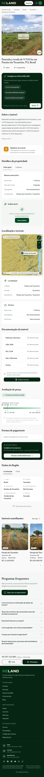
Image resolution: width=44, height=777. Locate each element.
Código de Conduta (9, 734)
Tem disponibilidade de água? (14, 92)
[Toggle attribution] (40, 273)
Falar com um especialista (16, 592)
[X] (18, 761)
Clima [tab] (18, 471)
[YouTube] (15, 761)
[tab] (7, 167)
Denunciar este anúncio (23, 506)
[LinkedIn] (11, 761)
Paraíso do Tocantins (8, 12)
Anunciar (29, 3)
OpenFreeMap (14, 273)
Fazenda (17, 9)
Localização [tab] (7, 471)
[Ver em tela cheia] (39, 238)
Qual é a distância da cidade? (14, 98)
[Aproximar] (39, 243)
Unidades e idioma (23, 772)
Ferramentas (6, 696)
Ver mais (35, 519)
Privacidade (6, 730)
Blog (4, 700)
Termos (4, 727)
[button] (22, 150)
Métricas (5, 715)
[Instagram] (4, 761)
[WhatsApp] (22, 761)
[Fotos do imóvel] (22, 35)
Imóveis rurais (6, 9)
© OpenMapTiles (22, 273)
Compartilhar (20, 67)
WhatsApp (34, 662)
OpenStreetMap (34, 273)
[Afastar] (39, 247)
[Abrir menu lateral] (38, 3)
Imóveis (5, 686)
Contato (5, 712)
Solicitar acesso (23, 379)
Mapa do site (6, 737)
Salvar (8, 67)
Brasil (24, 9)
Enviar (34, 105)
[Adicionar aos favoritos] (25, 526)
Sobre (4, 708)
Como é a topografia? (12, 87)
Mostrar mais (6, 139)
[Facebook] (7, 761)
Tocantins (33, 9)
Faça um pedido (7, 693)
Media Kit (5, 718)
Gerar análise (22, 220)
